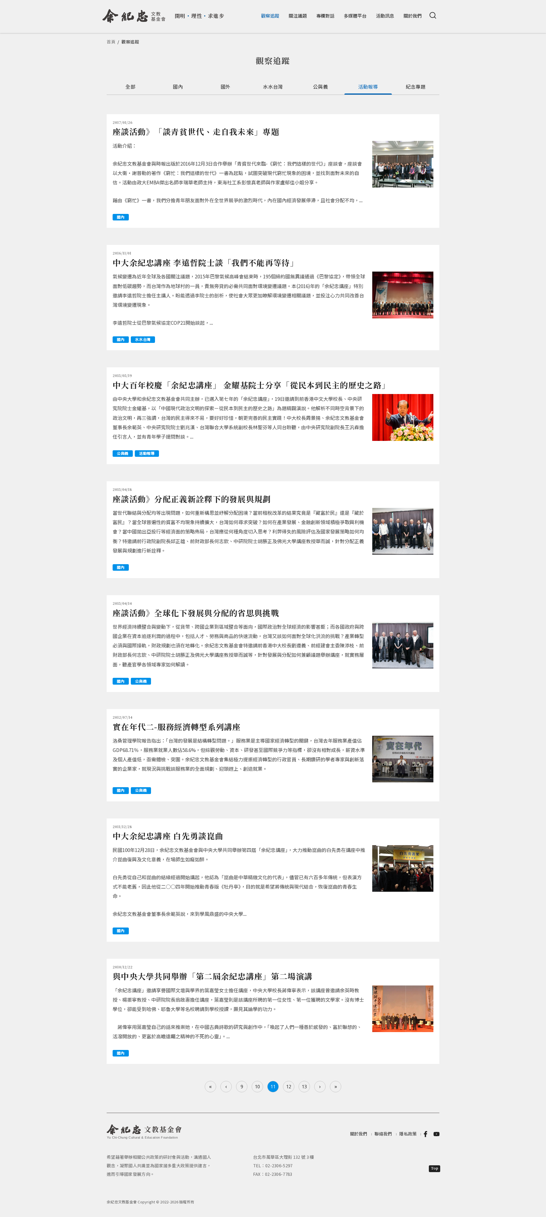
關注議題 (298, 15)
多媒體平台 (355, 15)
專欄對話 (325, 15)
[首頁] (134, 14)
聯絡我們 (383, 1134)
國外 (226, 86)
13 (304, 1086)
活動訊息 (385, 15)
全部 (130, 86)
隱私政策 (408, 1134)
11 (273, 1086)
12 (288, 1086)
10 (257, 1086)
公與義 (320, 86)
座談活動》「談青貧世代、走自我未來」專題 (196, 131)
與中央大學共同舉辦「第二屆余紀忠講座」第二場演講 (213, 976)
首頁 (111, 42)
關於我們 (413, 15)
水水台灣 (273, 86)
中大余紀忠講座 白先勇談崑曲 (168, 835)
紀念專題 (415, 86)
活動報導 (368, 86)
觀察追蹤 (270, 15)
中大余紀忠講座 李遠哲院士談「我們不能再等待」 (205, 262)
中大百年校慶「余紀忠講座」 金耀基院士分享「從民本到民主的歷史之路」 (251, 385)
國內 (178, 86)
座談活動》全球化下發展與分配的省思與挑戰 (196, 612)
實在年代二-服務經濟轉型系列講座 (177, 726)
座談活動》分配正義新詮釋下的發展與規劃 (192, 499)
